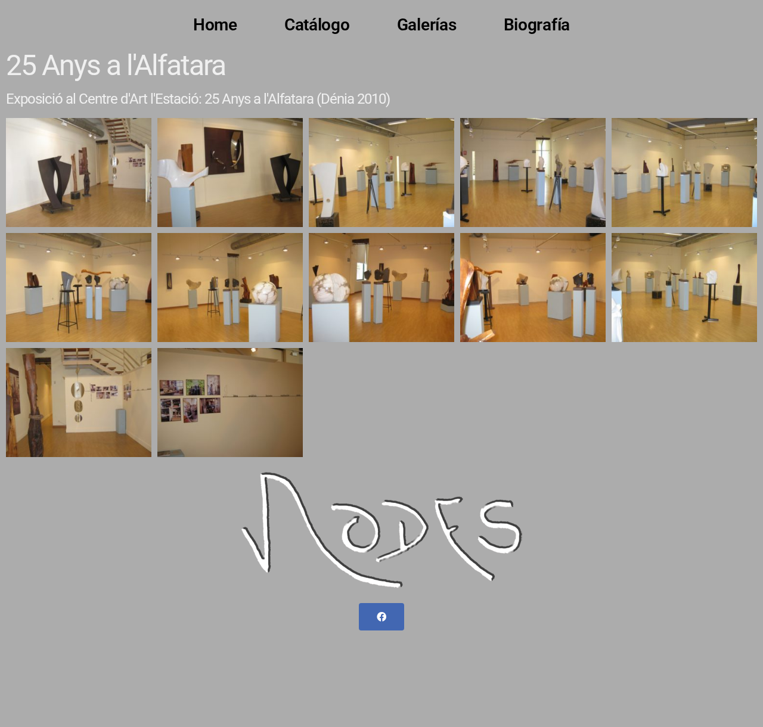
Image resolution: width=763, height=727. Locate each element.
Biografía (537, 25)
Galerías (427, 25)
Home (215, 25)
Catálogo (317, 25)
